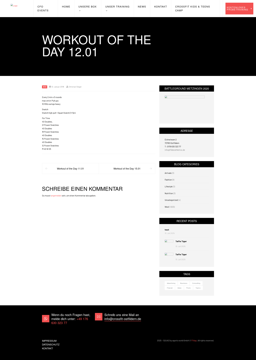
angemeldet (56, 195)
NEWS (142, 6)
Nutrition (169, 193)
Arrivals (168, 173)
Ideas (179, 288)
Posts (188, 288)
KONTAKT (160, 6)
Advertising (171, 283)
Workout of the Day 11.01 (70, 168)
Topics (198, 288)
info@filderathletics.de (175, 150)
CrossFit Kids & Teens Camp (192, 8)
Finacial (170, 288)
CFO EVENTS (43, 8)
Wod (44, 87)
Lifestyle (168, 186)
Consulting (196, 283)
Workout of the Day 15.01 (127, 168)
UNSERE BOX (87, 6)
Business (183, 283)
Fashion (168, 179)
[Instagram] (209, 318)
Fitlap (194, 340)
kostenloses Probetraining (237, 8)
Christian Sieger (75, 87)
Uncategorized (171, 200)
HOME (66, 6)
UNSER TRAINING (117, 6)
